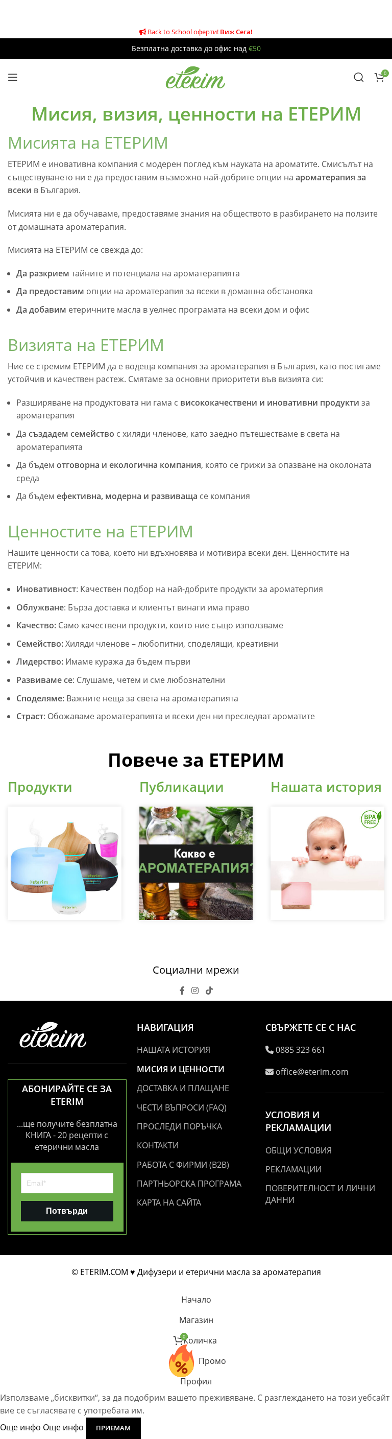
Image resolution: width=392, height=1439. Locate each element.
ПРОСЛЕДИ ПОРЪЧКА (179, 1126)
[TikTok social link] (209, 990)
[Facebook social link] (182, 990)
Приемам (113, 1427)
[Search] (359, 77)
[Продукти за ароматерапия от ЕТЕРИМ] (64, 862)
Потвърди (67, 1211)
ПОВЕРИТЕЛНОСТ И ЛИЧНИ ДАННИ (320, 1194)
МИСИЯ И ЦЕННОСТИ (181, 1069)
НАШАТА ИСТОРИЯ (173, 1049)
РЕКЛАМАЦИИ (293, 1169)
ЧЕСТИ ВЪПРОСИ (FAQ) (182, 1107)
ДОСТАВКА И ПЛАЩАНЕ (183, 1088)
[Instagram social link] (195, 990)
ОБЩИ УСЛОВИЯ (298, 1150)
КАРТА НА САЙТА (169, 1202)
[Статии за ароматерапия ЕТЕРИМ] (196, 862)
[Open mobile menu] (13, 77)
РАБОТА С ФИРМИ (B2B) (183, 1164)
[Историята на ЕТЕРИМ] (327, 862)
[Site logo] (196, 76)
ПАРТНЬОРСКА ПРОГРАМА (189, 1183)
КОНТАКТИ (158, 1145)
